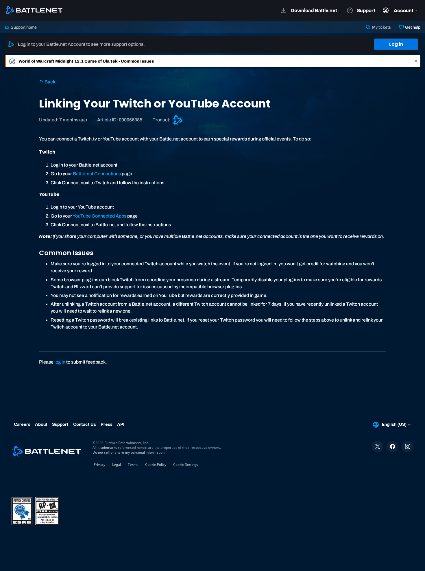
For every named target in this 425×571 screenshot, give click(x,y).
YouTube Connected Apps (99, 216)
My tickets (381, 27)
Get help (412, 27)
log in (59, 362)
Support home (23, 27)
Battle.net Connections (97, 173)
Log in (396, 44)
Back (49, 81)
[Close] (416, 61)
